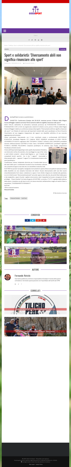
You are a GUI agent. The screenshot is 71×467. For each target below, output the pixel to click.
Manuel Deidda (15, 198)
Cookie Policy (39, 464)
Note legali (32, 464)
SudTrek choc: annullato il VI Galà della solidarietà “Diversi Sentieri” (35, 331)
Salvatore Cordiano (45, 462)
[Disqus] (35, 364)
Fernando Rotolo (29, 63)
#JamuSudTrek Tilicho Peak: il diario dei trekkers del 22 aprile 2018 (35, 309)
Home (5, 45)
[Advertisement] (35, 21)
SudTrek (24, 198)
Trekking (10, 45)
